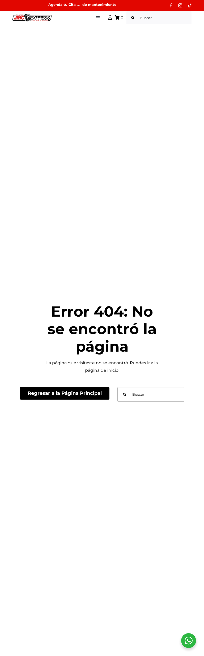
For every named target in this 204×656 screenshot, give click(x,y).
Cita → (75, 4)
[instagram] (180, 5)
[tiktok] (190, 5)
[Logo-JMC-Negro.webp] (32, 15)
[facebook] (171, 5)
